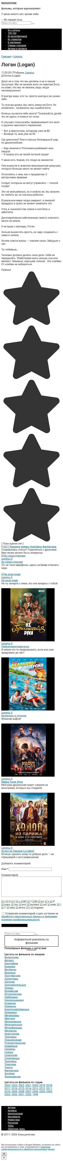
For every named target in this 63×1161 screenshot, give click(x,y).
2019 (42, 1085)
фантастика (49, 546)
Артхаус (9, 960)
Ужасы (9, 1067)
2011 (49, 1088)
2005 (42, 1091)
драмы (25, 546)
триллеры (36, 546)
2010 (7, 1091)
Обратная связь (16, 1128)
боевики (15, 546)
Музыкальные (13, 1024)
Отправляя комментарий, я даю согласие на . (29, 916)
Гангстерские (12, 975)
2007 (28, 1091)
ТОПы (11, 1125)
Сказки (9, 1052)
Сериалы (10, 1049)
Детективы (11, 978)
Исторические (13, 994)
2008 (21, 1091)
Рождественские (15, 1043)
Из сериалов (14, 39)
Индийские (11, 991)
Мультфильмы (13, 1027)
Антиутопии (11, 957)
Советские (11, 1055)
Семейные (11, 1046)
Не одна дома (9, 580)
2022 (21, 1085)
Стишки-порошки (17, 45)
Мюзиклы (11, 1030)
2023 (14, 1085)
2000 (28, 1094)
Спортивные (12, 1058)
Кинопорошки (15, 1113)
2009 (14, 1091)
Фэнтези (10, 1073)
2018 (49, 1085)
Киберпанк (11, 997)
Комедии (10, 1003)
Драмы (9, 987)
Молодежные (13, 1021)
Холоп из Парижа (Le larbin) (17, 851)
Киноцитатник (8, 2)
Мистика (10, 1018)
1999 (35, 1094)
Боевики (10, 966)
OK (4, 1154)
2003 (7, 1094)
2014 (28, 1088)
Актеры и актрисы (17, 48)
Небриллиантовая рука (15, 646)
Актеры (12, 1107)
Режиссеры (14, 1119)
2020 (35, 1085)
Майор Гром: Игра (12, 781)
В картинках (14, 42)
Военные (10, 972)
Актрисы (12, 1110)
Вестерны (10, 969)
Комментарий (9, 875)
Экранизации (13, 1076)
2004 (49, 1091)
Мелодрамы (12, 1015)
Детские (10, 981)
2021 (28, 1085)
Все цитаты (14, 30)
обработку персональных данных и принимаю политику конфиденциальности (29, 918)
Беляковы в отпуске (13, 715)
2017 (6, 546)
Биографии (11, 963)
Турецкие (10, 1064)
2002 (14, 1094)
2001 (21, 1094)
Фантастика (11, 1070)
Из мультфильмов (17, 36)
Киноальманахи (14, 1000)
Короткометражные (17, 1009)
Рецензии (13, 1122)
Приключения (13, 1039)
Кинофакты (14, 1116)
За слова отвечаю (12, 561)
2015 (21, 1088)
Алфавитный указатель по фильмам (31, 941)
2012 (42, 1088)
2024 (7, 1085)
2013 (35, 1088)
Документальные (15, 984)
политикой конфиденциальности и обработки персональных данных (28, 1148)
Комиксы (10, 1006)
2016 (14, 1088)
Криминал (11, 1012)
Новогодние (12, 1033)
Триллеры (11, 1036)
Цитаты (29, 72)
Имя (4, 869)
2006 (35, 1091)
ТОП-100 (12, 33)
